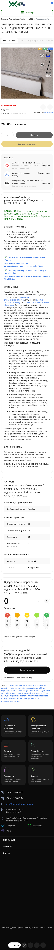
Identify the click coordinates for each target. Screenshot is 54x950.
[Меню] (4, 4)
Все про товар (9, 40)
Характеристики (35, 40)
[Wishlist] (50, 107)
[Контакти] (42, 4)
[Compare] (43, 107)
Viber (9, 831)
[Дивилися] (24, 945)
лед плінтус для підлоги (12, 693)
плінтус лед (28, 698)
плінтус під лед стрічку (39, 690)
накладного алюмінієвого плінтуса (16, 298)
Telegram (11, 825)
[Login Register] (46, 4)
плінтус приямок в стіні (12, 698)
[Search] (37, 4)
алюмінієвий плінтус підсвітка (20, 685)
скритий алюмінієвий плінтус (14, 690)
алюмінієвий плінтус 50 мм (36, 693)
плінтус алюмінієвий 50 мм (33, 688)
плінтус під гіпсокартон (38, 696)
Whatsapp (37, 825)
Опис (22, 40)
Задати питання (27, 670)
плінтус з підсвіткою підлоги (14, 696)
